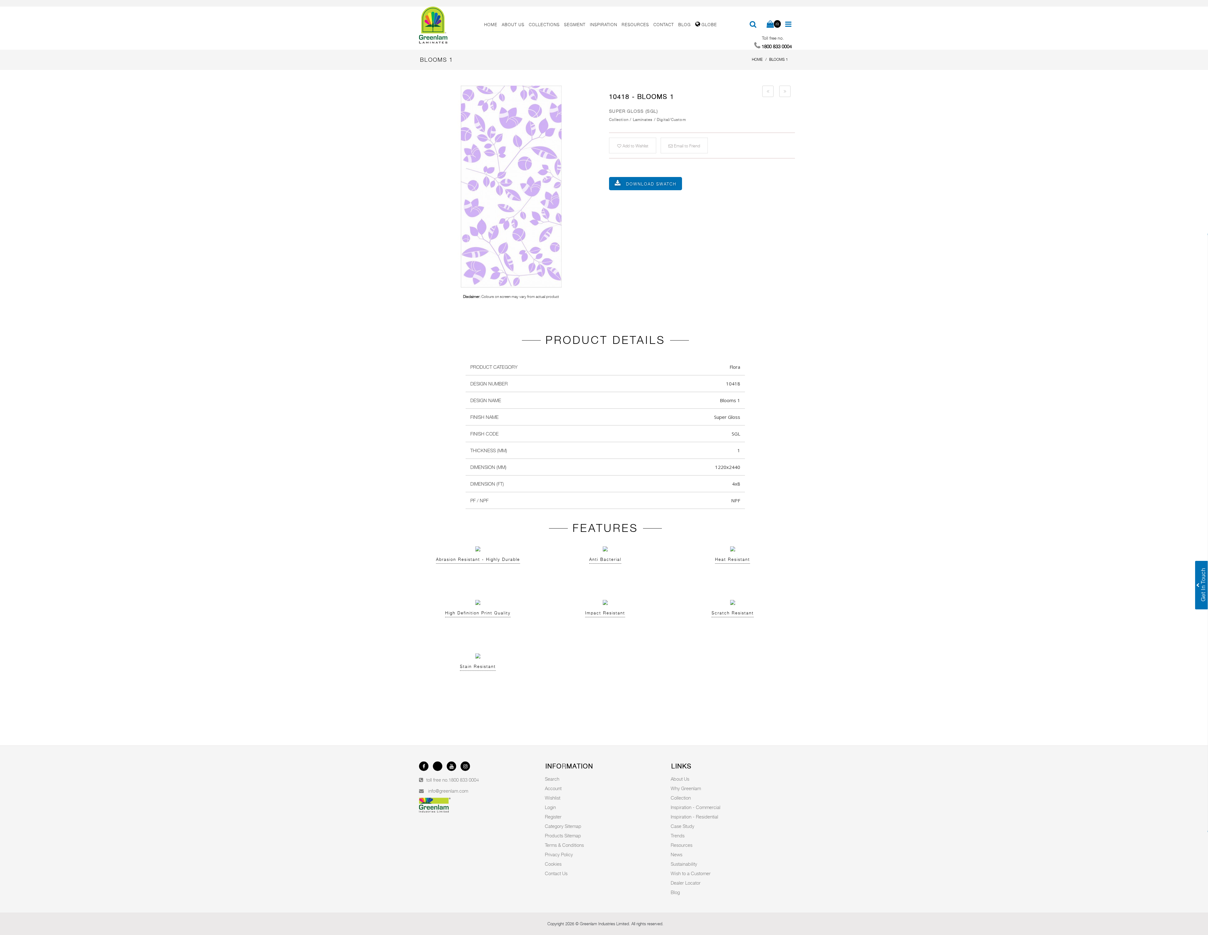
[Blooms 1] (511, 186)
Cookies (553, 864)
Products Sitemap (563, 835)
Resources (681, 845)
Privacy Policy (559, 854)
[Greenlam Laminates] (448, 25)
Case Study (682, 826)
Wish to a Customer (691, 873)
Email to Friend (686, 145)
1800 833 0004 (464, 780)
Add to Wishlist (634, 145)
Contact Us (556, 873)
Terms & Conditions (564, 845)
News (676, 854)
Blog (675, 892)
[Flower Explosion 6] (768, 91)
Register (553, 816)
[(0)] (770, 24)
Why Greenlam (686, 788)
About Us (680, 779)
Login (550, 807)
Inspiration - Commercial (695, 807)
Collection (681, 798)
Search (552, 779)
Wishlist (552, 798)
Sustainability (684, 864)
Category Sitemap (563, 826)
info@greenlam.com (448, 791)
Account (553, 788)
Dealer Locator (686, 883)
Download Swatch (651, 183)
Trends (678, 835)
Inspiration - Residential (694, 816)
